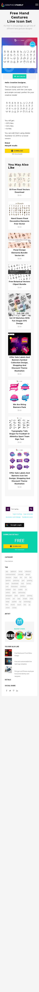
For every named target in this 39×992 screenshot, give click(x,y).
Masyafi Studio (19, 629)
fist (21, 577)
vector (8, 607)
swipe (7, 601)
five (26, 577)
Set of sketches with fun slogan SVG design (19, 320)
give (23, 580)
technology (27, 601)
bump (20, 571)
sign (19, 598)
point (16, 595)
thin (7, 604)
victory (14, 607)
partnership (21, 592)
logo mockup (17, 514)
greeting (29, 580)
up (29, 604)
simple (25, 598)
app (7, 571)
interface (23, 586)
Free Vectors (9, 561)
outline (8, 592)
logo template (28, 514)
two (25, 604)
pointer (22, 595)
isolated (8, 589)
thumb (13, 604)
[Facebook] (6, 691)
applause (13, 571)
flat (30, 577)
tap (20, 601)
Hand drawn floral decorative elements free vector (19, 221)
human (29, 583)
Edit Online (21, 76)
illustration (14, 586)
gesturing (16, 580)
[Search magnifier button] (31, 509)
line (14, 589)
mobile (20, 589)
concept (20, 574)
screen (8, 598)
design (28, 574)
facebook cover (27, 517)
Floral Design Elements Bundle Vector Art (19, 252)
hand (7, 583)
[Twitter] (10, 691)
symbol (14, 601)
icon (7, 586)
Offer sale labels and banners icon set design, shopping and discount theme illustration (19, 478)
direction (8, 577)
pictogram (9, 595)
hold (22, 583)
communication (10, 574)
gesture (8, 580)
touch (19, 604)
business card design (13, 517)
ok (26, 589)
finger (15, 577)
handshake (15, 583)
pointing (29, 595)
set (14, 598)
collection (28, 571)
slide (31, 598)
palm (14, 592)
